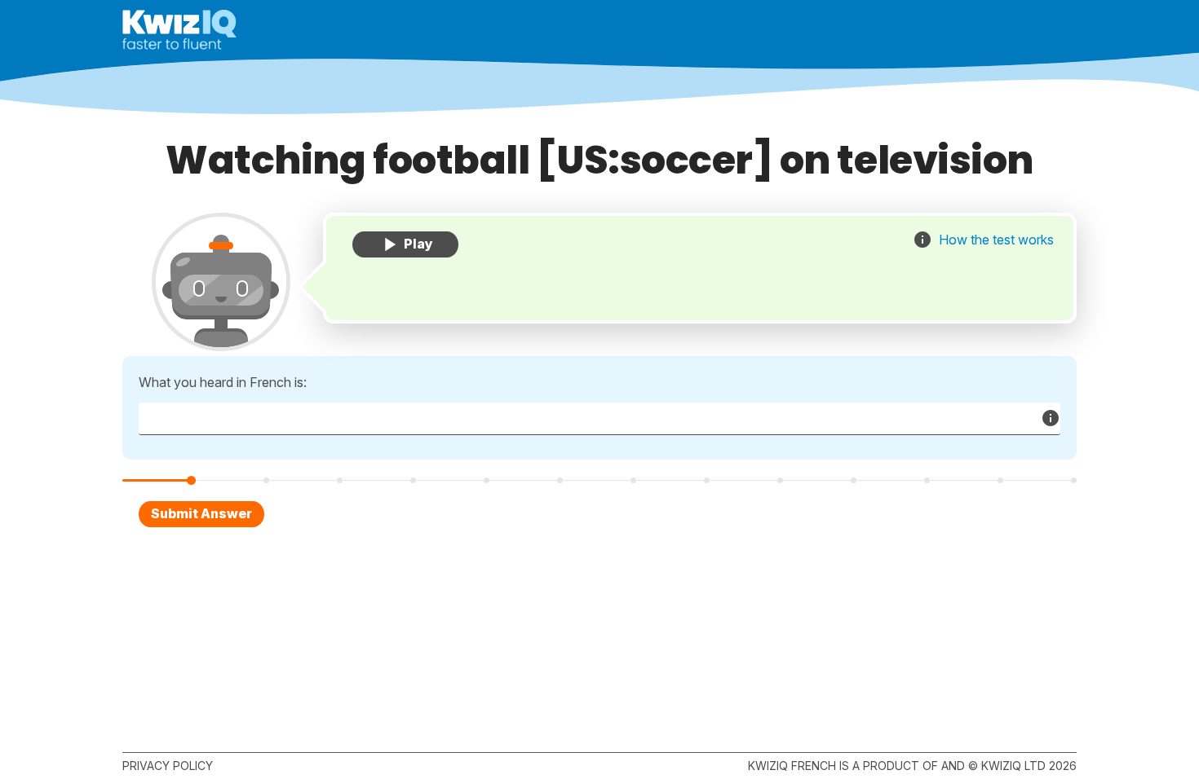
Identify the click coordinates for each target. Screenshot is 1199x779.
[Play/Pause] (405, 244)
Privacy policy (167, 765)
